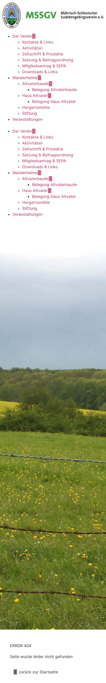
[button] (53, 125)
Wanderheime (24, 77)
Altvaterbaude (35, 83)
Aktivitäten (32, 48)
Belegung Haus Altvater (54, 101)
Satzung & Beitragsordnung (47, 59)
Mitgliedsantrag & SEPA (44, 65)
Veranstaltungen (27, 119)
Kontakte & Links (37, 42)
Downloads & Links (40, 71)
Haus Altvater (35, 95)
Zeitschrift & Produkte (42, 53)
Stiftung (29, 113)
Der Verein (22, 36)
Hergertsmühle (36, 107)
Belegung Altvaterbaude (54, 89)
